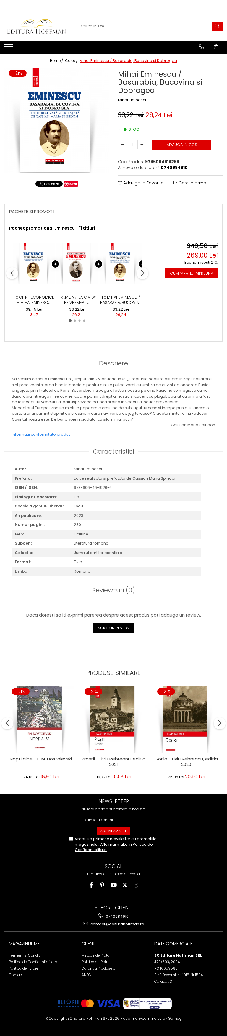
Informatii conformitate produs (41, 434)
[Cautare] (217, 26)
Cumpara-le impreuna (191, 273)
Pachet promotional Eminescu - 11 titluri (52, 228)
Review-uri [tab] (113, 590)
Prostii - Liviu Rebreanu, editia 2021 (113, 762)
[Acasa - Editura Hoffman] (36, 26)
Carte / (72, 60)
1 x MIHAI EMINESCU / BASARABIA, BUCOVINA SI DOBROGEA (121, 300)
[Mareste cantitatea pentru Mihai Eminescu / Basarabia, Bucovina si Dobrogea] (141, 144)
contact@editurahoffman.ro (117, 924)
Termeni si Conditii (25, 955)
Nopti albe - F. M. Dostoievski (41, 759)
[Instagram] (136, 885)
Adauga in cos (182, 144)
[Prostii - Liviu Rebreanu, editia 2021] (113, 719)
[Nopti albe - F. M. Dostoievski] (40, 719)
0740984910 (117, 916)
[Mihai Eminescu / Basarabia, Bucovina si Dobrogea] (56, 120)
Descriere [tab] (113, 363)
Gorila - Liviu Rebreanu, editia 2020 (186, 762)
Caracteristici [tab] (113, 451)
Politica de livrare (23, 968)
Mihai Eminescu (132, 100)
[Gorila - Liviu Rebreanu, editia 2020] (186, 719)
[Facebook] (91, 885)
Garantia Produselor (99, 968)
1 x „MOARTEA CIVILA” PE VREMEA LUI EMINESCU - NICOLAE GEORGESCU (77, 300)
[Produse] (9, 48)
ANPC (86, 974)
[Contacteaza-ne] (201, 47)
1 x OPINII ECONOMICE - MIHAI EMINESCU (34, 300)
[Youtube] (113, 885)
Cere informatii (193, 183)
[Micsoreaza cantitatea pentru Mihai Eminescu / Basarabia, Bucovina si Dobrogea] (122, 144)
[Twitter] (125, 885)
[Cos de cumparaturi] (216, 47)
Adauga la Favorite (142, 183)
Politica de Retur (96, 961)
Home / (57, 60)
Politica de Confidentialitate (33, 961)
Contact (16, 974)
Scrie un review (113, 628)
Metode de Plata (96, 955)
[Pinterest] (102, 885)
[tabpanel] (56, 120)
